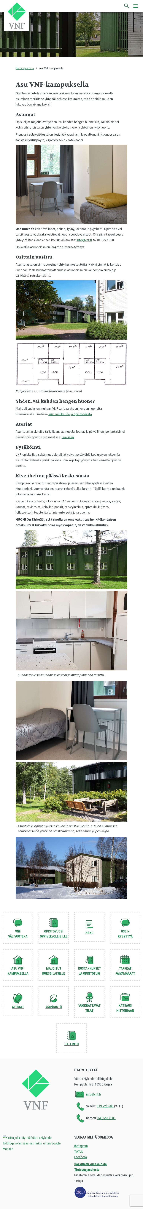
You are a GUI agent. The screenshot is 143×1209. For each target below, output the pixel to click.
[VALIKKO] (135, 6)
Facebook (80, 1157)
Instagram (81, 1146)
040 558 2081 (106, 1118)
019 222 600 (105, 1106)
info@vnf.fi (84, 240)
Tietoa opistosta (25, 68)
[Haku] (126, 6)
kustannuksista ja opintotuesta (70, 414)
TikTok (78, 1151)
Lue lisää (68, 437)
